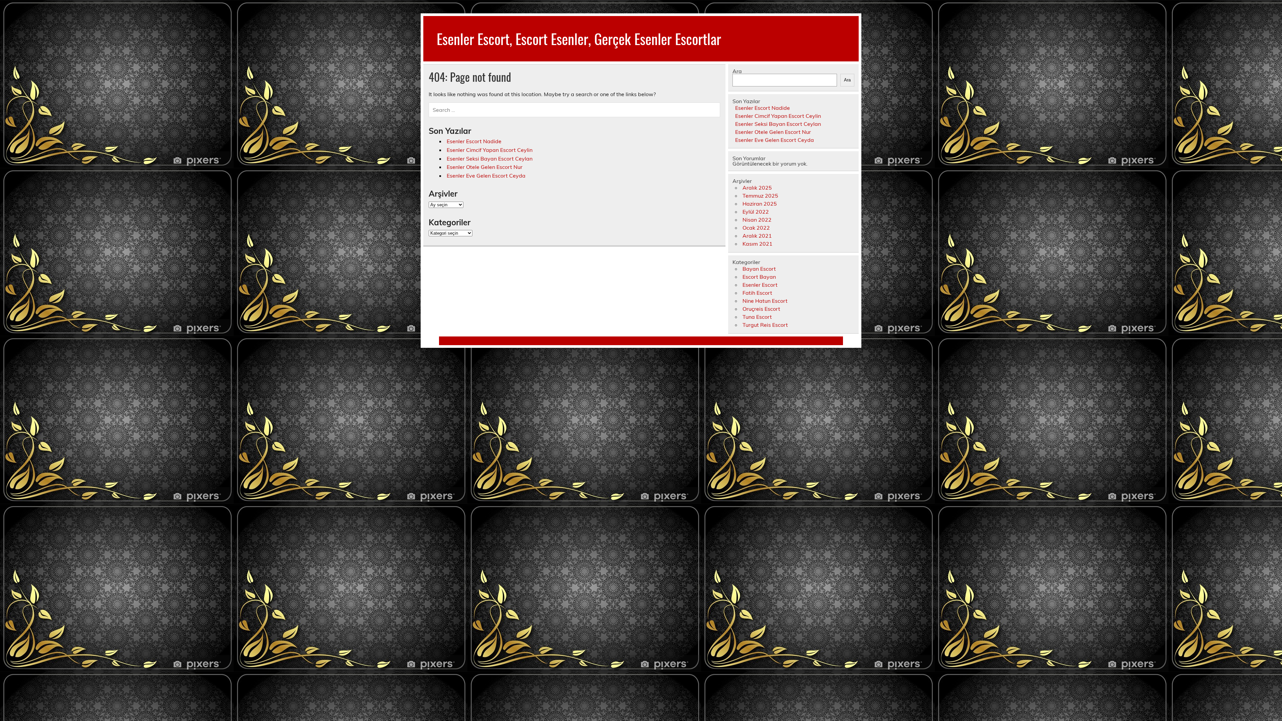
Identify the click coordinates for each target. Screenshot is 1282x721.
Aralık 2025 (757, 187)
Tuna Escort (757, 316)
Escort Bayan (759, 276)
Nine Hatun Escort (765, 300)
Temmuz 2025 (760, 195)
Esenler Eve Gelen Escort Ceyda (486, 175)
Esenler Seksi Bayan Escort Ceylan (489, 158)
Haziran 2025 (759, 203)
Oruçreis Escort (761, 308)
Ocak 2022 (756, 227)
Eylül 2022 (755, 211)
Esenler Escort (760, 284)
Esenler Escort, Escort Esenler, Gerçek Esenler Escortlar (579, 38)
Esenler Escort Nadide (474, 141)
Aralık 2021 (757, 235)
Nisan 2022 (757, 219)
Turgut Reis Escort (765, 324)
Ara (737, 71)
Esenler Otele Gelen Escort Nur (484, 167)
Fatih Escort (757, 292)
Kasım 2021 (757, 243)
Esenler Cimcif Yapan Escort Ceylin (489, 150)
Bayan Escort (759, 268)
